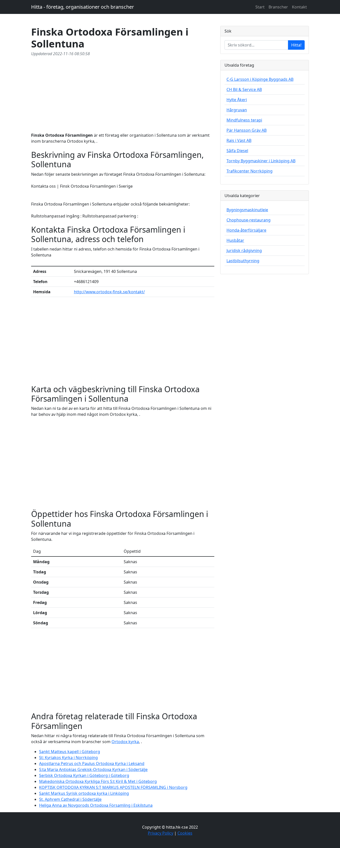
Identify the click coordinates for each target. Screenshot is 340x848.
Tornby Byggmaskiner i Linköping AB (261, 161)
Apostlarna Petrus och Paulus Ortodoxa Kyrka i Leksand (91, 763)
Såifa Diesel (237, 150)
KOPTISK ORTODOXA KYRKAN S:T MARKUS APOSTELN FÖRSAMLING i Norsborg (113, 787)
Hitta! (296, 45)
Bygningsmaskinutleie (247, 209)
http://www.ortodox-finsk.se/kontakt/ (109, 292)
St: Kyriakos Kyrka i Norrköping (68, 757)
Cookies (184, 833)
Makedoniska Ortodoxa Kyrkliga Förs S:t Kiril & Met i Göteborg (98, 781)
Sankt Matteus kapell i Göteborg (69, 751)
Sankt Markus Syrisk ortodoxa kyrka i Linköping (84, 793)
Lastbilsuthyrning (243, 260)
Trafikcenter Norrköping (250, 171)
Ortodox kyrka (125, 741)
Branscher (278, 7)
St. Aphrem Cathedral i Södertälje (70, 799)
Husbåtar (235, 240)
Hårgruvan (237, 110)
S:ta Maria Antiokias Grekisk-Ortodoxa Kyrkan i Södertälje (93, 769)
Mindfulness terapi (244, 120)
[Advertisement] (122, 93)
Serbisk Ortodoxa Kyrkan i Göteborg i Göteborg (84, 775)
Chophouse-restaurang (249, 220)
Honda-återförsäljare (246, 230)
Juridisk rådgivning (244, 250)
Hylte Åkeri (237, 99)
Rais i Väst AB (239, 140)
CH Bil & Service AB (244, 89)
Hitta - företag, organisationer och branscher (82, 6)
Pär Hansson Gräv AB (247, 130)
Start (260, 7)
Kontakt (299, 7)
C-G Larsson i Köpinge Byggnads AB (260, 79)
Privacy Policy (160, 833)
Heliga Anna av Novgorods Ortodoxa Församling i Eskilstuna (96, 805)
